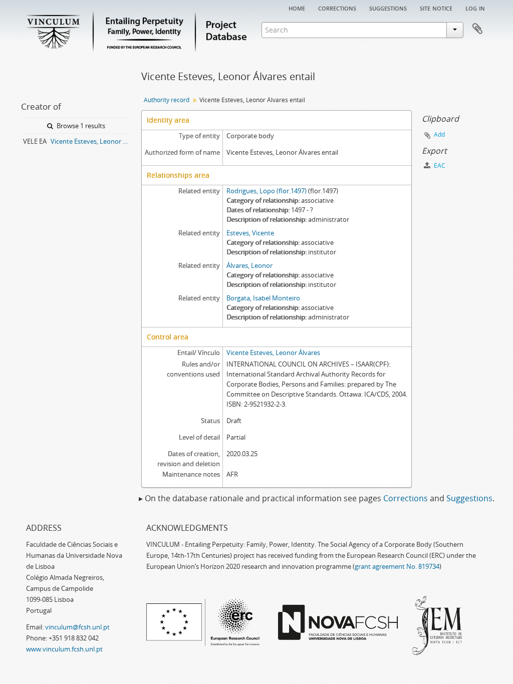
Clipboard (477, 29)
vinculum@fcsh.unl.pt (77, 626)
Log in (475, 7)
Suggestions (388, 7)
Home (297, 7)
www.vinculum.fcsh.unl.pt (64, 648)
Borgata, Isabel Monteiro (263, 297)
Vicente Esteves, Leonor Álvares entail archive (91, 141)
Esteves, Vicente (250, 232)
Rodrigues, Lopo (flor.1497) (266, 190)
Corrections (337, 7)
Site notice (436, 7)
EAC (438, 165)
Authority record (166, 100)
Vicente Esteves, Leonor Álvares (273, 352)
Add (439, 134)
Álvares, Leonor (249, 265)
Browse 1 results (80, 125)
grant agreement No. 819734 (397, 566)
